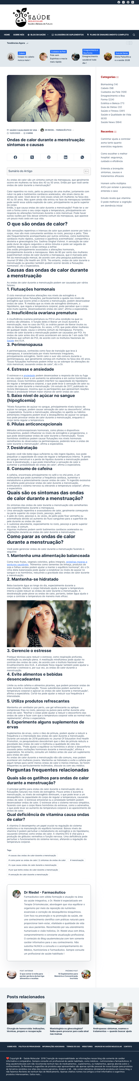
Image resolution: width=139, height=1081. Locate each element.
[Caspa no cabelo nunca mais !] (11, 57)
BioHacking (107, 84)
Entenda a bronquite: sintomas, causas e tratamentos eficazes (112, 172)
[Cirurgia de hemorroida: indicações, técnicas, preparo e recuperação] (26, 1013)
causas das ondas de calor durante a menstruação (32, 855)
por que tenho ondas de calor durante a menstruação (33, 870)
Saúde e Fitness (110, 111)
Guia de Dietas (122, 53)
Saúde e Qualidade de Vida (23, 130)
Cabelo (22, 53)
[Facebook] (119, 2)
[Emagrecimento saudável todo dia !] (76, 57)
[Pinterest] (128, 2)
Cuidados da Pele (58, 51)
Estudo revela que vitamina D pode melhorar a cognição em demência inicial (116, 202)
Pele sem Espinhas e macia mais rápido (58, 58)
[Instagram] (123, 2)
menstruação (77, 860)
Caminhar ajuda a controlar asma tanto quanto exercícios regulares (115, 143)
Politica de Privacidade (29, 1046)
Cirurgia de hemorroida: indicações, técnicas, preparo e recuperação (26, 1030)
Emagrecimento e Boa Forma (90, 51)
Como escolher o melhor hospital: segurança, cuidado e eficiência (114, 157)
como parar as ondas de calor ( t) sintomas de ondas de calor (37, 860)
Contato (128, 1046)
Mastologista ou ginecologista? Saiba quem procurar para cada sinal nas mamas (69, 1031)
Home (7, 34)
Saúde (10, 340)
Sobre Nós (18, 34)
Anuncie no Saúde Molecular (108, 1046)
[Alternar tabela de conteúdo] (85, 171)
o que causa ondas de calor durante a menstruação (32, 865)
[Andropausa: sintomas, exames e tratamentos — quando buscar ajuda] (112, 1013)
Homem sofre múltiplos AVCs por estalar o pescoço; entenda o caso (116, 187)
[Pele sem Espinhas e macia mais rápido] (43, 57)
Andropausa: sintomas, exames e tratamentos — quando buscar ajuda (112, 1030)
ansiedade (29, 375)
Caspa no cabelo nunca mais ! (26, 58)
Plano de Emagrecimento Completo (109, 34)
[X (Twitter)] (132, 2)
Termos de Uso (73, 1046)
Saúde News (108, 122)
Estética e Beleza (110, 103)
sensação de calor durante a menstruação (28, 874)
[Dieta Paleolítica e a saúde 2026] (108, 57)
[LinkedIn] (65, 157)
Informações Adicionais (53, 1046)
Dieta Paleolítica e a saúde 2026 (123, 58)
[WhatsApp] (82, 157)
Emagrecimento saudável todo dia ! (90, 59)
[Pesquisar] (134, 35)
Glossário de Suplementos (69, 34)
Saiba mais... (36, 1074)
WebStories (87, 1046)
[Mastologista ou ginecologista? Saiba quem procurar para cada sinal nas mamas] (69, 1013)
